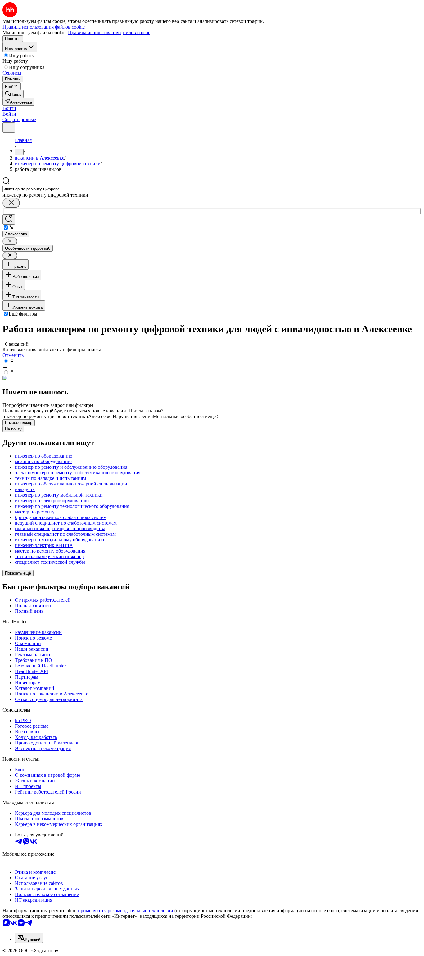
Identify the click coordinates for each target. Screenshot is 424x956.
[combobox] (31, 189)
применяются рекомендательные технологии (125, 910)
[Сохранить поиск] (8, 219)
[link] (13, 94)
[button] (9, 108)
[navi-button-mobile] (8, 127)
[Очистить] (11, 203)
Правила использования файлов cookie (109, 32)
